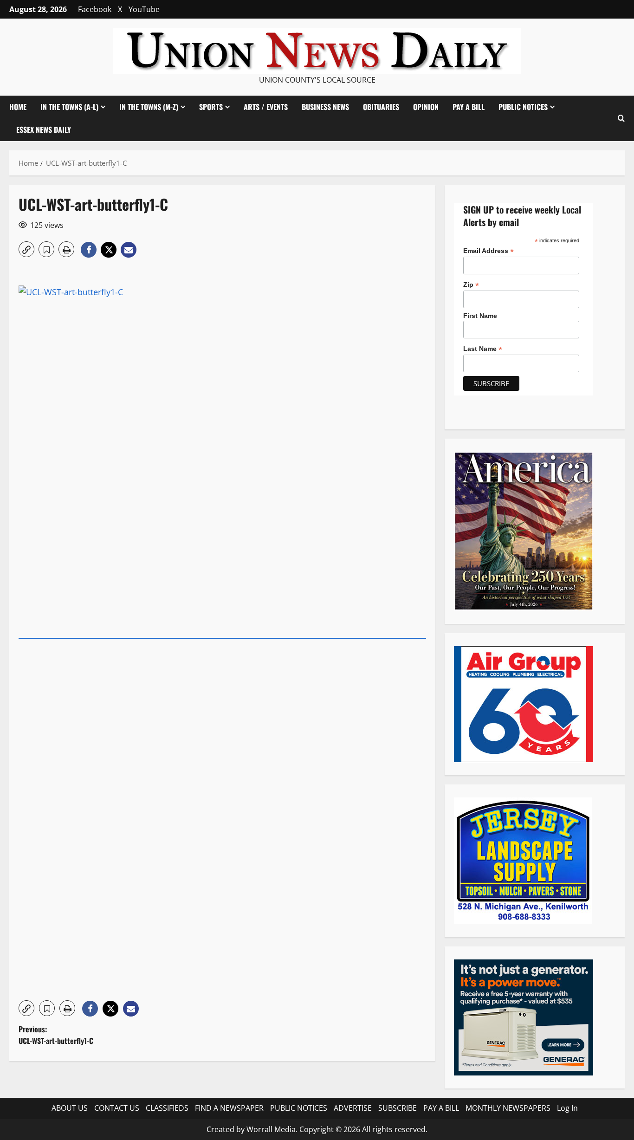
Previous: (56, 1035)
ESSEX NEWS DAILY (43, 129)
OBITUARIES (381, 106)
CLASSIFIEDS (167, 1108)
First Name (480, 315)
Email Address (488, 250)
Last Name (482, 348)
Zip (471, 284)
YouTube (144, 9)
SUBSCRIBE (397, 1108)
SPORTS (211, 106)
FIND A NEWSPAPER (229, 1108)
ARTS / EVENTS (266, 106)
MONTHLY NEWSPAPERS (508, 1108)
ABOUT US (70, 1108)
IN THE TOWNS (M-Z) (148, 106)
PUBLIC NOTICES (298, 1108)
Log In (567, 1108)
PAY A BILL (469, 106)
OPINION (426, 106)
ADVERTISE (353, 1108)
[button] (621, 118)
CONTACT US (116, 1108)
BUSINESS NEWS (325, 106)
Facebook (94, 9)
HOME (17, 106)
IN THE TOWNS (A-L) (69, 106)
